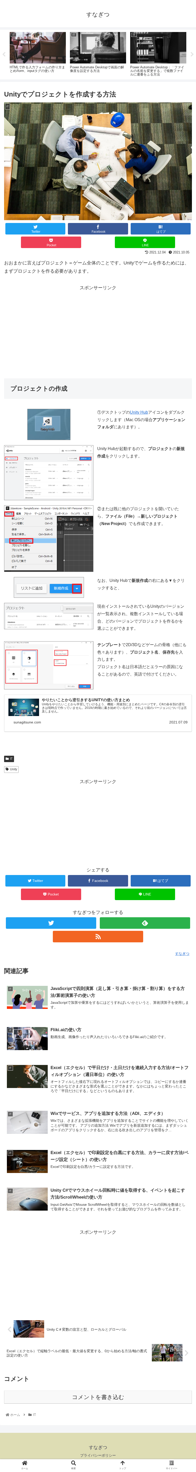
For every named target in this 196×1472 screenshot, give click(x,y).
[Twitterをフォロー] (51, 923)
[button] (181, 827)
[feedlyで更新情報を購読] (145, 923)
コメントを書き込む (98, 1397)
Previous (3, 54)
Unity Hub (139, 412)
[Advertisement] (98, 328)
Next (192, 54)
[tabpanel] (37, 53)
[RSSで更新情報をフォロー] (98, 936)
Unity (13, 769)
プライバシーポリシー (98, 1455)
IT (11, 759)
